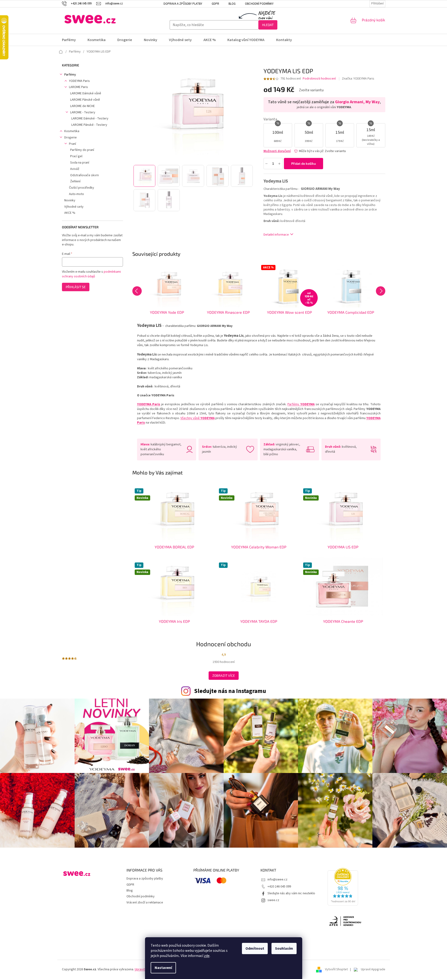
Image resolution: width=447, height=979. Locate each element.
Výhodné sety (74, 206)
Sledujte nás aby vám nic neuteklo (291, 893)
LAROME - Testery (82, 112)
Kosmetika (71, 131)
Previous (137, 291)
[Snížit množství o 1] (267, 163)
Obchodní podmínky (259, 4)
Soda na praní (79, 162)
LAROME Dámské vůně (85, 93)
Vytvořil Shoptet (336, 969)
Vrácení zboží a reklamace (144, 902)
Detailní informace (276, 234)
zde (207, 955)
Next (380, 291)
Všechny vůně (197, 418)
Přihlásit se (76, 287)
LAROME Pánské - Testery (89, 124)
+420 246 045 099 (279, 886)
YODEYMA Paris (79, 81)
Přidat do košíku (303, 163)
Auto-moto (76, 194)
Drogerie (70, 137)
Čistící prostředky (81, 187)
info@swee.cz (277, 879)
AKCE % (69, 212)
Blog (232, 4)
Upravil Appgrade (373, 969)
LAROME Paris (78, 87)
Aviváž (74, 169)
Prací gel (76, 156)
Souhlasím (284, 948)
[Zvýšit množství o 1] (280, 163)
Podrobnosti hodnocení (319, 78)
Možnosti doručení (277, 151)
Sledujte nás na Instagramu (230, 691)
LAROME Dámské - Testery (89, 118)
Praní (72, 143)
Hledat (268, 25)
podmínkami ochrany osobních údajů (91, 274)
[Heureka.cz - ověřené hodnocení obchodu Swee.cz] (343, 887)
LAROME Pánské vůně (85, 99)
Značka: (358, 78)
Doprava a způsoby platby (183, 4)
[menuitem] (72, 40)
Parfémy (70, 74)
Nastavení (163, 967)
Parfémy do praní (82, 150)
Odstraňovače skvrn (84, 175)
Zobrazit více (223, 675)
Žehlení (75, 181)
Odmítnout (254, 948)
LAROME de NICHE (82, 106)
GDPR (215, 4)
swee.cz (273, 900)
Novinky (69, 200)
